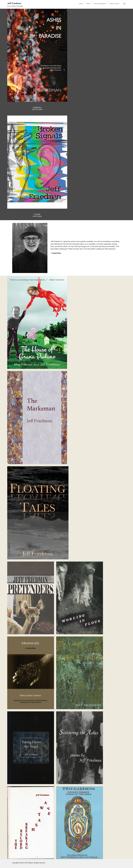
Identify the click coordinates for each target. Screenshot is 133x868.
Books (88, 3)
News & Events (114, 3)
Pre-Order (37, 214)
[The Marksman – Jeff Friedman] (37, 417)
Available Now (37, 107)
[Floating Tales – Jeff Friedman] (37, 513)
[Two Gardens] (79, 822)
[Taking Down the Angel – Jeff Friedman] (30, 748)
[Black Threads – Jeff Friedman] (79, 673)
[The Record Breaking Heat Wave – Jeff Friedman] (30, 822)
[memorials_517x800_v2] (30, 673)
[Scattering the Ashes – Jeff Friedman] (79, 748)
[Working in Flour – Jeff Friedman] (79, 598)
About (81, 3)
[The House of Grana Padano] (37, 322)
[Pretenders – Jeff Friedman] (30, 598)
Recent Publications (100, 3)
